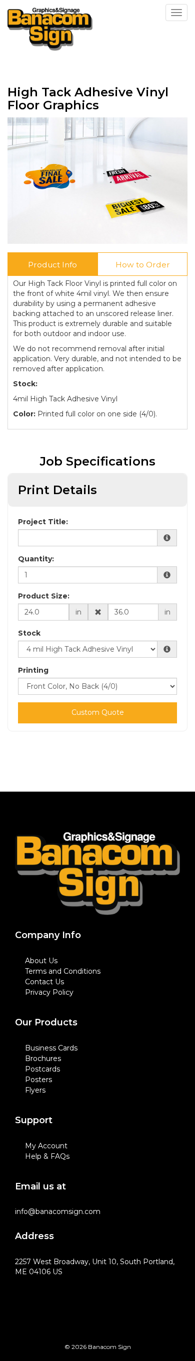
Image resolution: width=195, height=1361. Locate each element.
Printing (33, 670)
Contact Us (44, 981)
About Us (41, 960)
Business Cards (51, 1047)
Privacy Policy (49, 992)
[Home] (97, 874)
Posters (38, 1079)
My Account (46, 1145)
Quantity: (36, 558)
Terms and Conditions (62, 971)
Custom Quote (98, 712)
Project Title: (43, 521)
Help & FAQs (47, 1156)
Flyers (35, 1090)
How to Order (143, 264)
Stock (29, 633)
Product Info (52, 264)
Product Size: (44, 595)
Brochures (43, 1058)
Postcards (42, 1069)
